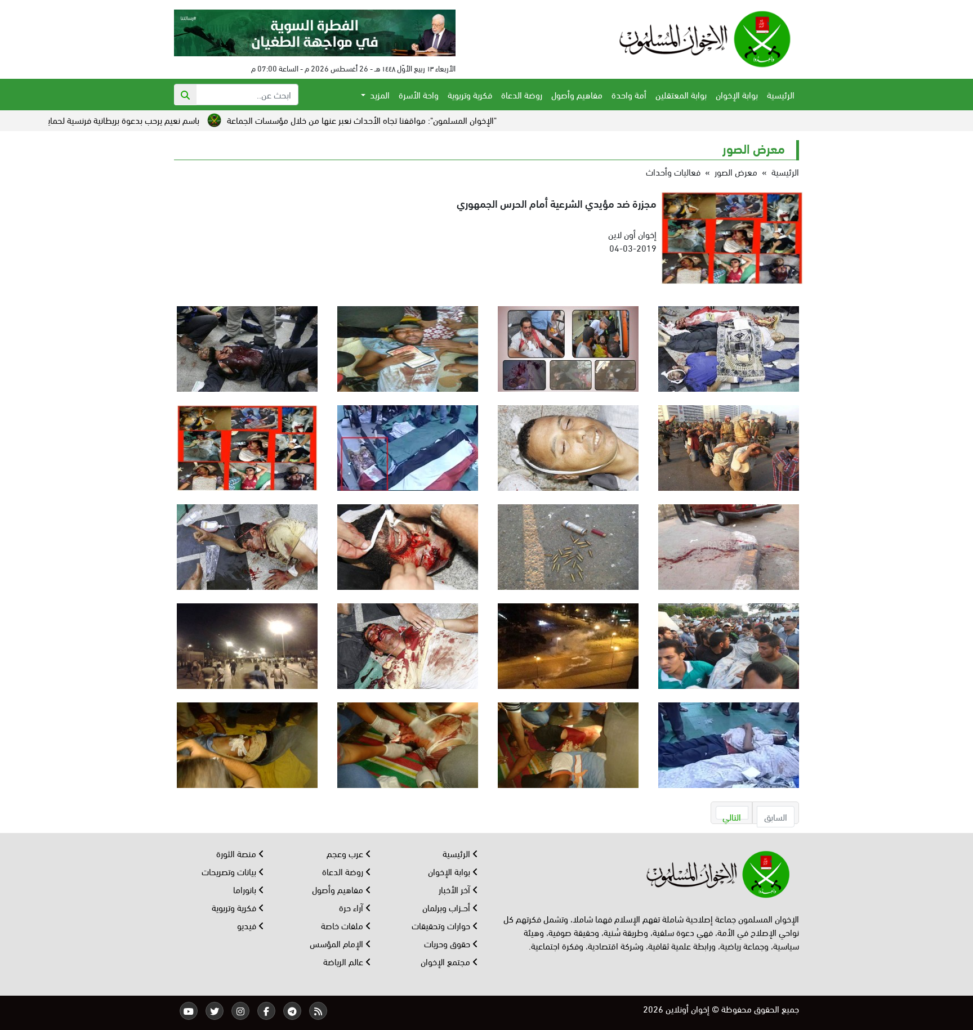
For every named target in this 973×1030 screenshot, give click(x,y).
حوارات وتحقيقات (442, 925)
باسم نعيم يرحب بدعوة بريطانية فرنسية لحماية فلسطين (173, 119)
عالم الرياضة (344, 961)
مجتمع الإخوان (446, 961)
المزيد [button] (379, 94)
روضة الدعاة (521, 94)
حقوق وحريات (448, 943)
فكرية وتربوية (470, 94)
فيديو (247, 925)
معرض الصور (736, 171)
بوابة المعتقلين (681, 94)
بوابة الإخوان (737, 94)
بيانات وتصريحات (230, 871)
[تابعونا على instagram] (240, 1011)
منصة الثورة (237, 853)
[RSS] (318, 1011)
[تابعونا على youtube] (189, 1011)
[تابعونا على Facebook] (266, 1011)
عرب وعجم (346, 853)
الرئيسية (781, 94)
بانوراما (245, 889)
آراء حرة (352, 907)
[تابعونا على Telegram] (292, 1011)
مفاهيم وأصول (576, 94)
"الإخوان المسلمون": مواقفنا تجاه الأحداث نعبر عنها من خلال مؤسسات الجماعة (429, 119)
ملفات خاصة (343, 925)
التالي (731, 814)
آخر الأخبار (455, 889)
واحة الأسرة (419, 94)
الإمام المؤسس (337, 943)
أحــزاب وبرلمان (447, 907)
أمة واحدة (629, 94)
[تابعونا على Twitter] (215, 1011)
